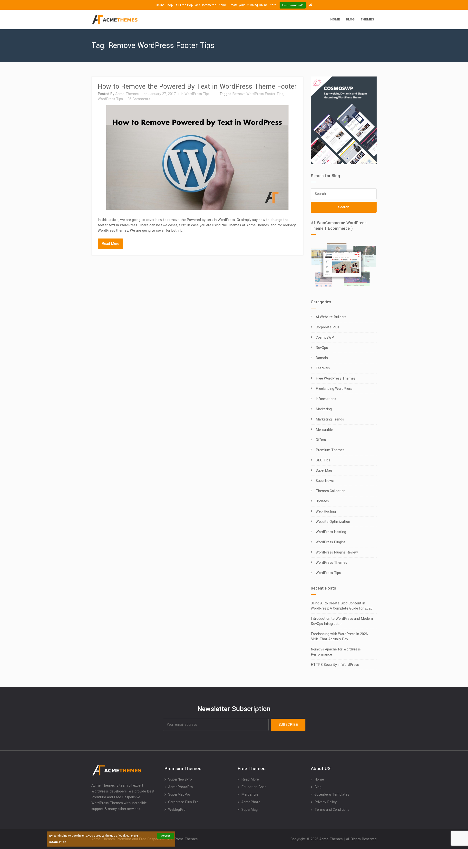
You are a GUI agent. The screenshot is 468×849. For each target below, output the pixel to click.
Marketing (324, 409)
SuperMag (324, 470)
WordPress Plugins (330, 542)
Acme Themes (127, 93)
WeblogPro (176, 809)
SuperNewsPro (180, 779)
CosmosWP (325, 337)
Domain (322, 358)
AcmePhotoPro (180, 787)
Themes (367, 19)
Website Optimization (333, 521)
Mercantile (324, 429)
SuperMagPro (179, 794)
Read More (110, 243)
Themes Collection (330, 491)
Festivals (323, 368)
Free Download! (292, 5)
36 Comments (139, 99)
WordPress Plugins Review (337, 552)
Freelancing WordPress (334, 388)
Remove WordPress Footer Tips (257, 93)
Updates (322, 501)
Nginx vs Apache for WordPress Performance (336, 652)
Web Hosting (326, 511)
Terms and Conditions (331, 809)
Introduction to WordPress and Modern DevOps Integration (342, 621)
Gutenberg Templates (331, 794)
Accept (165, 836)
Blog (350, 19)
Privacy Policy (325, 802)
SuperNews (325, 480)
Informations (326, 398)
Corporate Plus (327, 327)
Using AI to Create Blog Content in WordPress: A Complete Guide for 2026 (341, 606)
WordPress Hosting (331, 531)
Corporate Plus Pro (183, 802)
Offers (321, 439)
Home (335, 19)
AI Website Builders (331, 317)
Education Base (253, 787)
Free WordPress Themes (335, 378)
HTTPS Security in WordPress (335, 664)
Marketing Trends (330, 419)
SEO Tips (323, 460)
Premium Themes (330, 450)
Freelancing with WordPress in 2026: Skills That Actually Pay (340, 636)
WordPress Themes (331, 562)
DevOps (322, 347)
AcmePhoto (250, 802)
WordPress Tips (197, 93)
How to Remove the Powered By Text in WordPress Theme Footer (197, 86)
